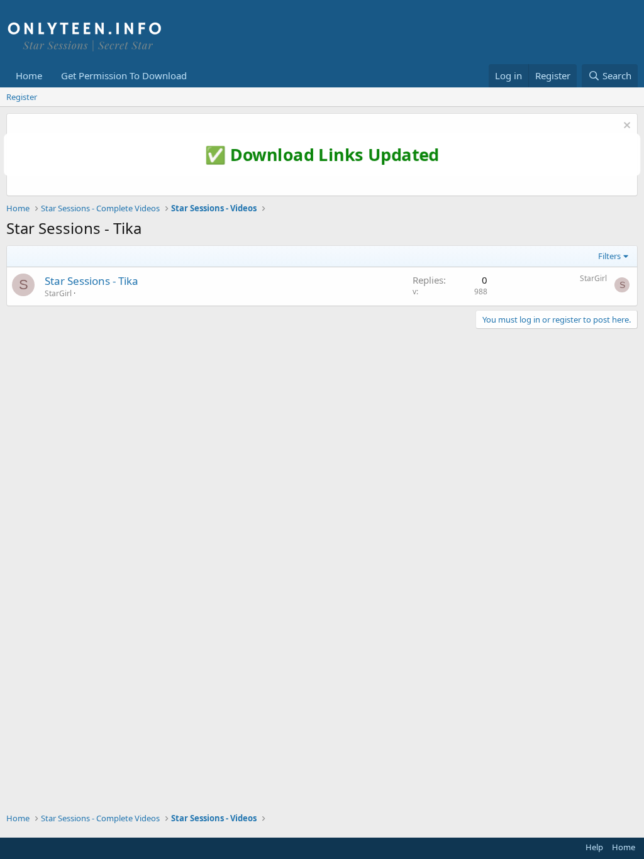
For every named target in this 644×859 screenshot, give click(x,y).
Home (29, 75)
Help (594, 847)
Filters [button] (609, 256)
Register (21, 97)
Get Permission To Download (124, 75)
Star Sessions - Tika (91, 281)
